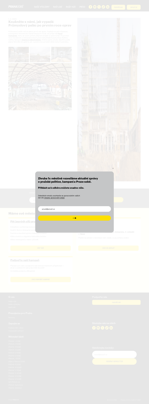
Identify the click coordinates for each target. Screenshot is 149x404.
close (113, 168)
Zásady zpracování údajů (54, 198)
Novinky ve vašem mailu (50, 208)
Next (74, 218)
